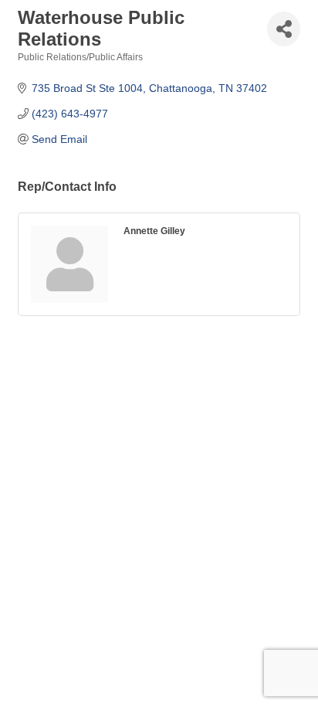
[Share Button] (283, 29)
